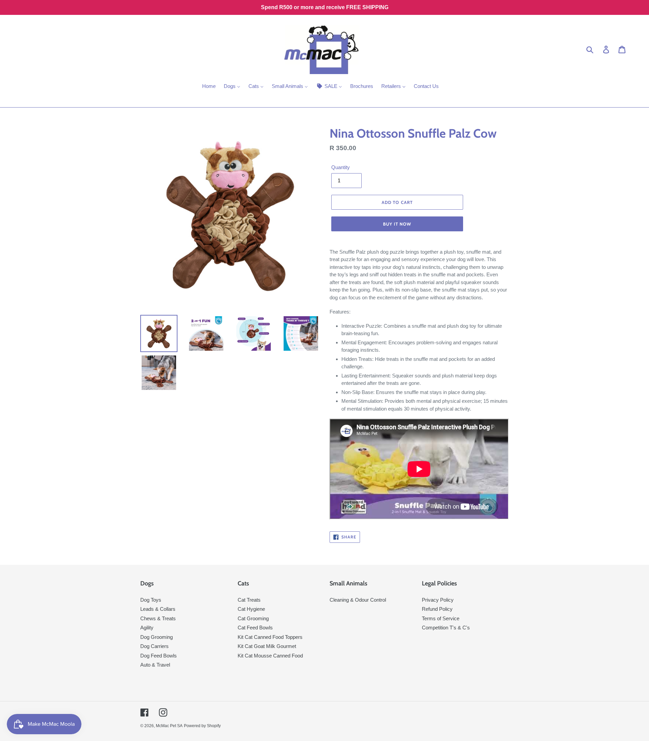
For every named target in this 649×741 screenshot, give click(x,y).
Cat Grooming (253, 618)
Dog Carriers (154, 646)
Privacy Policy (438, 600)
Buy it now (397, 224)
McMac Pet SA (169, 725)
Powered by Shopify (202, 725)
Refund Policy (437, 609)
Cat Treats (249, 600)
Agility (146, 627)
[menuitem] (209, 87)
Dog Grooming (156, 637)
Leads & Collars (157, 609)
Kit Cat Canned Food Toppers (270, 637)
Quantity (340, 167)
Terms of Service (440, 618)
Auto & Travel (155, 665)
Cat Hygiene (251, 609)
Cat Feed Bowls (255, 627)
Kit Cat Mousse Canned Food (270, 655)
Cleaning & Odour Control (358, 600)
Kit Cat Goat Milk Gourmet (267, 646)
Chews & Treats (158, 618)
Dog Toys (150, 600)
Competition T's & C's (446, 627)
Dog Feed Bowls (158, 655)
